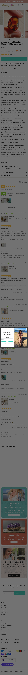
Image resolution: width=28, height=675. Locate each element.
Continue (7, 341)
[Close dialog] (26, 329)
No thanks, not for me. (7, 343)
